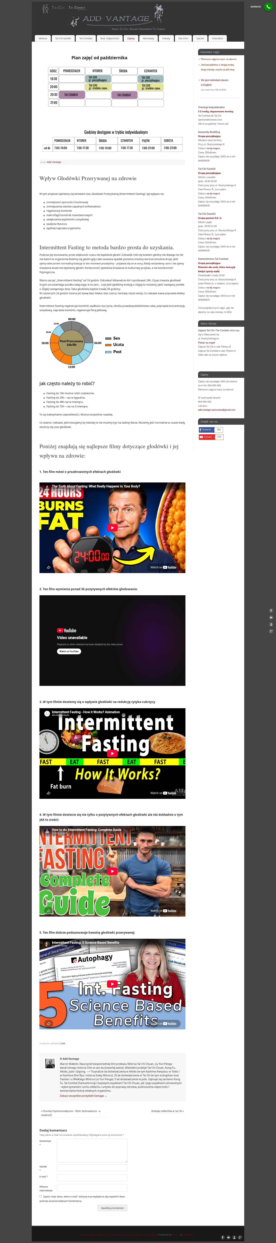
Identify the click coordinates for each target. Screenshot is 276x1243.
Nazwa (43, 1168)
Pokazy (166, 38)
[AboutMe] (271, 625)
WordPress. (189, 1234)
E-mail (43, 1176)
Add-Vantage (54, 162)
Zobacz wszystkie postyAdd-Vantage (83, 1095)
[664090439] (268, 6)
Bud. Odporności (109, 38)
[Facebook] (271, 611)
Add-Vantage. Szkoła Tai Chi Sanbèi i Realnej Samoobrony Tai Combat (118, 1234)
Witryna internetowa (43, 1188)
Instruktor (217, 38)
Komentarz (43, 1142)
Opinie (200, 38)
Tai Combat (85, 38)
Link (62, 1043)
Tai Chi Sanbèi (63, 38)
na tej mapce (213, 148)
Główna (42, 38)
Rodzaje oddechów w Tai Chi (167, 1110)
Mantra (176, 1234)
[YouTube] (271, 618)
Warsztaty (148, 38)
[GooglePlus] (271, 632)
